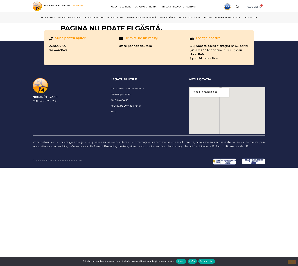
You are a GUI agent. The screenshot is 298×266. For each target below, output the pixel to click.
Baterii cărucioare (189, 17)
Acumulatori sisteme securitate (222, 17)
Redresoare (250, 17)
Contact (191, 7)
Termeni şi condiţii (121, 94)
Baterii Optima (115, 17)
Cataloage (141, 7)
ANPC (113, 111)
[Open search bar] (237, 6)
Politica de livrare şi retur (126, 106)
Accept (181, 261)
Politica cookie (119, 100)
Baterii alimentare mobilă (141, 17)
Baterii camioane (94, 17)
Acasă (114, 7)
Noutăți (153, 7)
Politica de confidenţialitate (127, 88)
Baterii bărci (167, 17)
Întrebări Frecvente (172, 7)
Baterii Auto (47, 17)
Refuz (192, 261)
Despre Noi (126, 7)
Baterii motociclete (69, 17)
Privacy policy (207, 261)
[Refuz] (292, 262)
